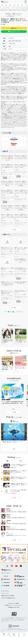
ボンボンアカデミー (5, 591)
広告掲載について (8, 605)
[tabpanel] (14, 435)
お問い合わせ (11, 603)
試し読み (9, 177)
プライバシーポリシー (17, 605)
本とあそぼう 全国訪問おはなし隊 (8, 598)
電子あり (5, 177)
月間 (20, 460)
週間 (7, 460)
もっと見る (14, 497)
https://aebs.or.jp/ (4, 621)
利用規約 (17, 603)
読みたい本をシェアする (15, 31)
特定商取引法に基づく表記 (13, 607)
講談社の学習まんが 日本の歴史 (7, 595)
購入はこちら (14, 28)
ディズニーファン (4, 593)
